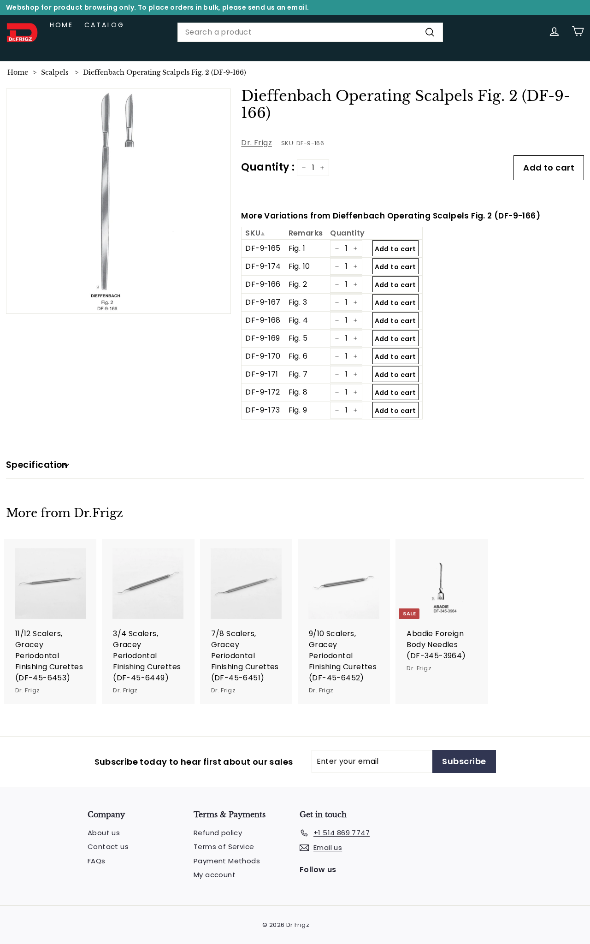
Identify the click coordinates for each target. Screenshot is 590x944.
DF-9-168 (262, 320)
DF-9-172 (262, 392)
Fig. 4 (298, 320)
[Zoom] (118, 201)
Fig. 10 (299, 266)
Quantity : (268, 167)
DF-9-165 (262, 248)
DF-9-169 (262, 338)
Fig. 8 (298, 392)
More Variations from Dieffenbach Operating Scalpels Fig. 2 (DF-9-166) (390, 215)
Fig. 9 (298, 410)
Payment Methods (227, 861)
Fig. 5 (298, 338)
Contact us (108, 846)
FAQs (97, 861)
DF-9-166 (262, 284)
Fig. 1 (297, 248)
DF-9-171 (261, 374)
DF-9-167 (262, 302)
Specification (37, 465)
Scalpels (54, 72)
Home (61, 25)
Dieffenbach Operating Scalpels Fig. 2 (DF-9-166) (164, 72)
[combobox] (310, 32)
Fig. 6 (298, 356)
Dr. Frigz (256, 142)
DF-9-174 (263, 266)
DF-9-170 (262, 356)
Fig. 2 (298, 284)
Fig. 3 (298, 302)
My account (215, 874)
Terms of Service (224, 846)
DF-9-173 (262, 410)
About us (104, 833)
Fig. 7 (298, 374)
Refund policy (218, 833)
